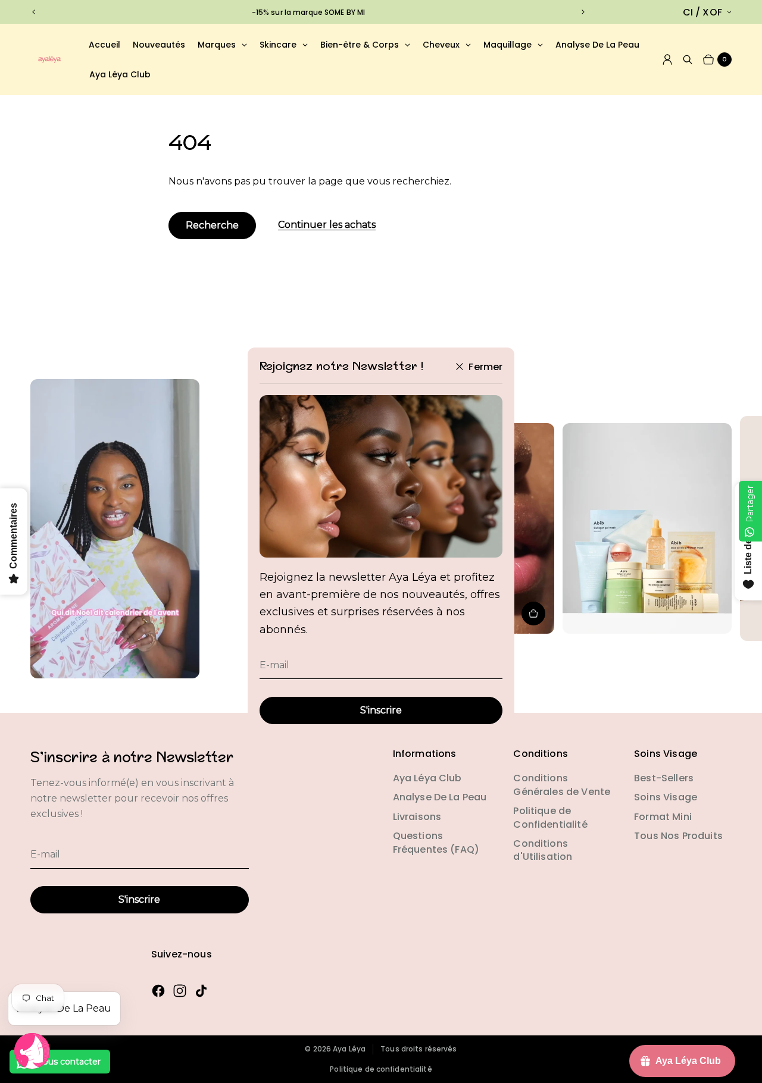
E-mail (274, 665)
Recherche (212, 225)
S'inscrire (381, 710)
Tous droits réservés (418, 1049)
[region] (308, 12)
